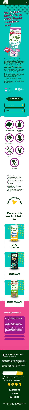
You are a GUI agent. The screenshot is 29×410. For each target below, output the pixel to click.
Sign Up (19, 373)
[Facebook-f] (9, 384)
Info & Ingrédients (10, 105)
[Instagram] (12, 384)
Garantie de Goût (14, 390)
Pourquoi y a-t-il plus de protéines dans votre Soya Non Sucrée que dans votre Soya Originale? (13, 318)
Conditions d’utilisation (8, 403)
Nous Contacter (14, 397)
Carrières (14, 393)
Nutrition (8, 110)
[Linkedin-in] (16, 384)
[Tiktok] (20, 384)
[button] (27, 2)
